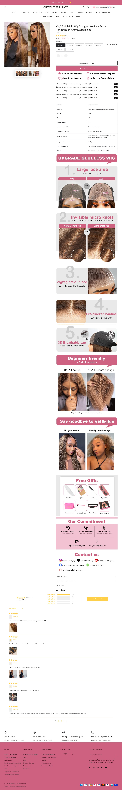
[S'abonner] (116, 755)
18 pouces (60, 45)
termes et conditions (10, 754)
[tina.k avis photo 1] (13, 650)
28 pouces (60, 49)
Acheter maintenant (87, 68)
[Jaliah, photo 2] (23, 674)
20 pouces (70, 45)
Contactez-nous (46, 763)
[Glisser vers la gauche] (13, 73)
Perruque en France (47, 766)
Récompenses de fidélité (30, 754)
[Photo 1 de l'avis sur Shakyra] (13, 627)
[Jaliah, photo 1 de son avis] (13, 674)
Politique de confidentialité (12, 763)
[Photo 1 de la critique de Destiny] (13, 697)
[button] (5, 7)
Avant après (26, 766)
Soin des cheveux (28, 763)
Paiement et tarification (11, 774)
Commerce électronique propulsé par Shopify (15, 786)
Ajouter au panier (86, 63)
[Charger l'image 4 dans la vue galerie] (36, 73)
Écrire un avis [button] (97, 599)
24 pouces (89, 45)
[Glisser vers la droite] (41, 73)
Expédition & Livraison (11, 771)
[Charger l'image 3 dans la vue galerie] (30, 73)
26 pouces (98, 45)
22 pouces (79, 45)
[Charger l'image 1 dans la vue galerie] (18, 73)
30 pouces (70, 49)
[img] (13, 613)
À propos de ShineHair (48, 754)
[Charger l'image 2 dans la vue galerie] (24, 73)
